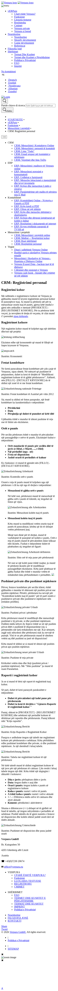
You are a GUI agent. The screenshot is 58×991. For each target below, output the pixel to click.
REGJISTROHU (23, 883)
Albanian (13, 88)
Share (4, 926)
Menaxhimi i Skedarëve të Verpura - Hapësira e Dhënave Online (32, 260)
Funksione (19, 16)
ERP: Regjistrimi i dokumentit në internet (35, 223)
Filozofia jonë (15, 48)
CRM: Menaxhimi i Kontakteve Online (34, 145)
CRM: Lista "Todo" (24, 151)
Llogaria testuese (22, 19)
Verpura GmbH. (18, 932)
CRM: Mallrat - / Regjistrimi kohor (32, 238)
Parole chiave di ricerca (13, 105)
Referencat (19, 45)
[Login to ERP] (5, 97)
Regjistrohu (20, 22)
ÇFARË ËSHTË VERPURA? (30, 875)
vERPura (12, 11)
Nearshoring (14, 34)
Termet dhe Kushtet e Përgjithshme (32, 57)
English (12, 82)
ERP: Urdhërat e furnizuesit (28, 177)
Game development (24, 42)
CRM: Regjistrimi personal (28, 244)
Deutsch (12, 79)
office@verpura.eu (13, 866)
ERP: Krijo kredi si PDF (26, 206)
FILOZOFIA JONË (18, 918)
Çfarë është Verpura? (24, 14)
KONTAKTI (14, 920)
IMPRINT (19, 906)
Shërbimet (13, 51)
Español (12, 91)
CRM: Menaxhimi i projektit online (32, 235)
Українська (14, 85)
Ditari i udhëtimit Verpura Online (31, 249)
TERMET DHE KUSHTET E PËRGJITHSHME (30, 899)
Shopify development (25, 40)
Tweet (4, 929)
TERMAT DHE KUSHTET (29, 903)
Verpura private (22, 28)
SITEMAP (13, 948)
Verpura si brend (22, 31)
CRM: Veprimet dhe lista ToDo (30, 160)
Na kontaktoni (8, 71)
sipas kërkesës (21, 316)
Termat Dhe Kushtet (24, 54)
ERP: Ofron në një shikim (27, 209)
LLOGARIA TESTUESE (27, 881)
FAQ (16, 63)
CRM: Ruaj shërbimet (25, 241)
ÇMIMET (19, 886)
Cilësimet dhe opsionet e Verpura (31, 270)
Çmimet (18, 25)
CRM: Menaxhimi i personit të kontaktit (34, 148)
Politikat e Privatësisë (25, 60)
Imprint (18, 66)
